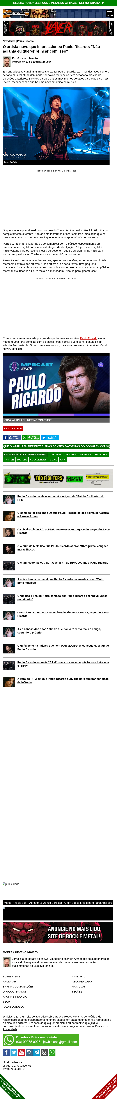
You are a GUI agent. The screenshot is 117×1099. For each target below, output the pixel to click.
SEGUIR (7, 1001)
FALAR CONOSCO (13, 1006)
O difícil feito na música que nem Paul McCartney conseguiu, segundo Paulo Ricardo (63, 647)
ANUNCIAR (9, 981)
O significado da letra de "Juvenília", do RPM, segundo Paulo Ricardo (62, 562)
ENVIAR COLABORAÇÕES (18, 986)
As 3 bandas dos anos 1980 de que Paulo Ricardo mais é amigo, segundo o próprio (59, 631)
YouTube (22, 459)
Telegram (70, 454)
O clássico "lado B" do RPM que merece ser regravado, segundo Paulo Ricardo (63, 531)
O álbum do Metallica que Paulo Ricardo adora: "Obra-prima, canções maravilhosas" (62, 548)
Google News (38, 459)
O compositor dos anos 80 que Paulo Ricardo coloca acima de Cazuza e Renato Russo (63, 514)
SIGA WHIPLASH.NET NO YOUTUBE (28, 420)
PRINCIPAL (78, 976)
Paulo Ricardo (25, 41)
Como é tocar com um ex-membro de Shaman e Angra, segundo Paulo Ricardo (63, 614)
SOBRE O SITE (11, 976)
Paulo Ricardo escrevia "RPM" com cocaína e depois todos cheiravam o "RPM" (63, 664)
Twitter (9, 459)
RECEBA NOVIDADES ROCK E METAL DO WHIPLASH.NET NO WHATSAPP (58, 3)
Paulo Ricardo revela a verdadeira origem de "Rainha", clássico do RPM (60, 498)
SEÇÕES (77, 991)
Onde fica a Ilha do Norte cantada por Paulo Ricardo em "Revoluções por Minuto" (62, 597)
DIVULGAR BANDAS (15, 991)
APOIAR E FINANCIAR (15, 996)
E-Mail (53, 459)
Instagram (101, 454)
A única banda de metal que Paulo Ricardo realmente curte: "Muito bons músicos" (60, 581)
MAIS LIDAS (79, 986)
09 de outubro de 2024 (38, 61)
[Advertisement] (28, 307)
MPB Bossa (39, 71)
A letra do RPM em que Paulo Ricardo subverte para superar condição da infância (63, 680)
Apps (63, 459)
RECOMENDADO (82, 981)
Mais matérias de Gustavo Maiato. (33, 965)
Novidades (9, 41)
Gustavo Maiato (27, 58)
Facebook (86, 454)
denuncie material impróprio (35, 1026)
